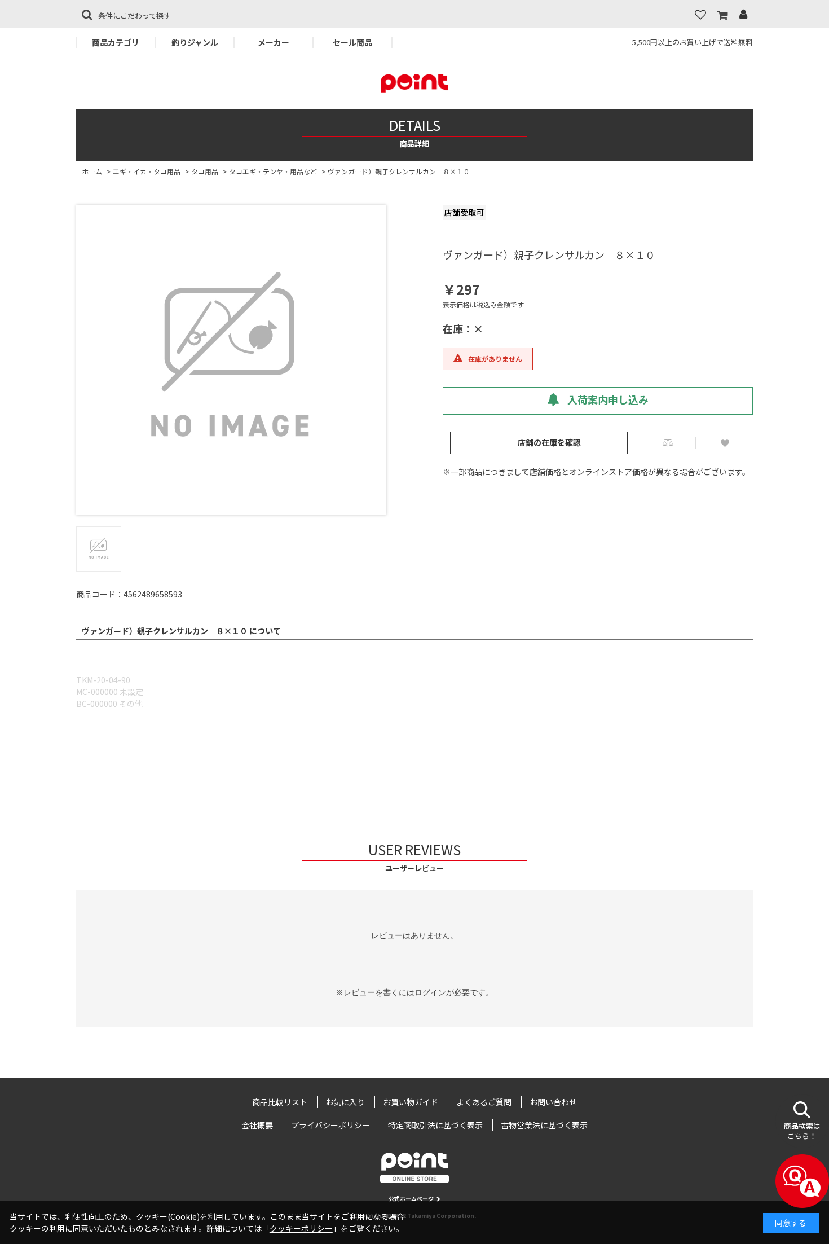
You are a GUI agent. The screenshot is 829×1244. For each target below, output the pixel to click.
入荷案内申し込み (607, 399)
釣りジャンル (194, 42)
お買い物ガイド (410, 1101)
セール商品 (352, 42)
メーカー (273, 42)
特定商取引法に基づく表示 (435, 1125)
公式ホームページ (411, 1198)
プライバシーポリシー (330, 1125)
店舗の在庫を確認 (549, 442)
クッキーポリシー (301, 1228)
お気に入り (345, 1101)
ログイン (430, 992)
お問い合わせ (553, 1101)
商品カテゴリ (115, 42)
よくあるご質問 (483, 1101)
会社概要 (257, 1125)
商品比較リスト (279, 1101)
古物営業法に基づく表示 (544, 1125)
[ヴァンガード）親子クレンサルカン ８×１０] (231, 360)
